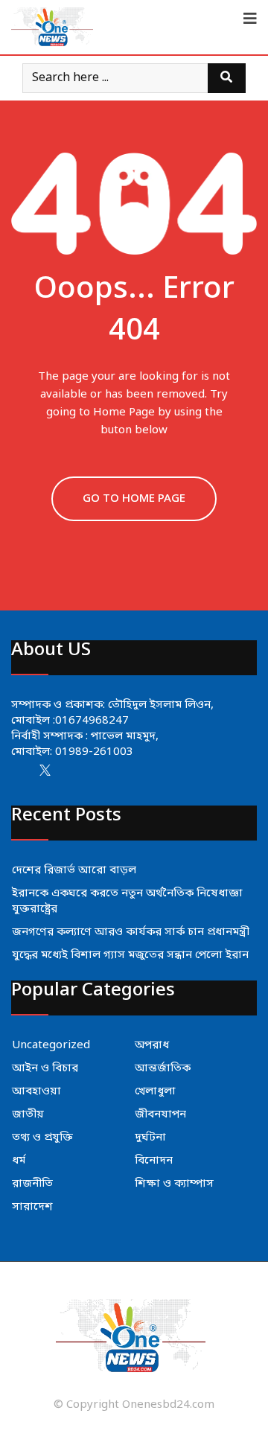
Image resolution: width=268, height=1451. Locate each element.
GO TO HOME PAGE (134, 498)
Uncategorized (51, 1045)
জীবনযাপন (160, 1114)
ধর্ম (18, 1160)
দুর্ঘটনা (150, 1137)
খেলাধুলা (155, 1091)
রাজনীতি (32, 1183)
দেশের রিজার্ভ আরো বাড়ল (74, 870)
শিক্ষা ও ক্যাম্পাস (174, 1183)
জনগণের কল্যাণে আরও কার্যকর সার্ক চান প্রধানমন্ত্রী (130, 932)
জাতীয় (28, 1114)
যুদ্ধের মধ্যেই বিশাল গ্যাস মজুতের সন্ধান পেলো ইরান (130, 955)
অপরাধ (152, 1045)
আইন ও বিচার (45, 1068)
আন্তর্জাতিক (163, 1068)
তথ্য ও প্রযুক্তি (42, 1137)
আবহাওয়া (36, 1091)
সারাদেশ (32, 1206)
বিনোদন (154, 1160)
